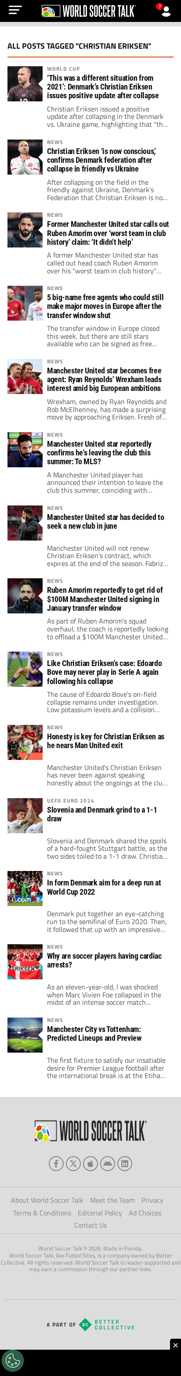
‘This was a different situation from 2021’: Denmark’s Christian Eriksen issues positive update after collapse (103, 87)
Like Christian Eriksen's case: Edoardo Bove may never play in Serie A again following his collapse (104, 672)
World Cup (63, 69)
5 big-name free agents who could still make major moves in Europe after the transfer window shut (105, 306)
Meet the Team (112, 1200)
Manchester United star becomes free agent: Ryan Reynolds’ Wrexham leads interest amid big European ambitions (104, 379)
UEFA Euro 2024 (70, 800)
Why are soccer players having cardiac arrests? (104, 960)
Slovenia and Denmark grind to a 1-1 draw (102, 814)
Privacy (152, 1200)
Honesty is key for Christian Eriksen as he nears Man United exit (105, 741)
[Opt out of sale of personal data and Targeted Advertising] (13, 1361)
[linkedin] (124, 1163)
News (55, 142)
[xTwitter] (73, 1163)
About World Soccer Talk (47, 1200)
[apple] (90, 1163)
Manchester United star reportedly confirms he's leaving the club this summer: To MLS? (99, 453)
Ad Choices (145, 1213)
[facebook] (56, 1163)
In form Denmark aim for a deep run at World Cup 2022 (104, 887)
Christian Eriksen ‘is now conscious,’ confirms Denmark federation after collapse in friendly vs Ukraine (101, 160)
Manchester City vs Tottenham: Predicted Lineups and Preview (94, 1034)
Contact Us (90, 1225)
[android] (107, 1163)
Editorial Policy (100, 1213)
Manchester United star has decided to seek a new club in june (105, 521)
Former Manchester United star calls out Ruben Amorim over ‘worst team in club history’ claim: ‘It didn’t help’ (108, 233)
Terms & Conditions (42, 1213)
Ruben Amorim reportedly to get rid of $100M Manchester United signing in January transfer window (105, 599)
